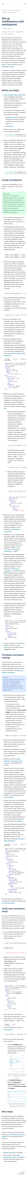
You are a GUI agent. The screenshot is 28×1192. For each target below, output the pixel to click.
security (14, 1157)
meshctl (7, 1024)
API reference (9, 126)
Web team (15, 359)
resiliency (22, 1157)
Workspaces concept (8, 66)
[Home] (2, 10)
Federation (20, 821)
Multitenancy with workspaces (9, 12)
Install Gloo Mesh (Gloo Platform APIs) (15, 95)
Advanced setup (16, 10)
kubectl (13, 1024)
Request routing (8, 1152)
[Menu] (25, 3)
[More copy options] (15, 28)
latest (5, 10)
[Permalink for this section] (21, 90)
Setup (9, 10)
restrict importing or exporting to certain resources (13, 761)
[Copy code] (24, 134)
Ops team (7, 359)
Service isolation (8, 797)
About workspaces (20, 1172)
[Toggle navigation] (3, 3)
